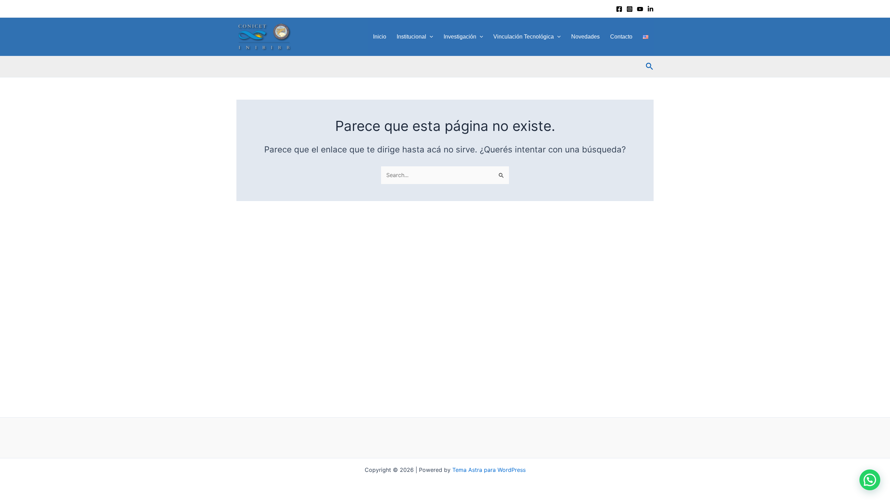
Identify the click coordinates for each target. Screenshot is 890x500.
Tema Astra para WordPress (489, 469)
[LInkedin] (650, 9)
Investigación (460, 37)
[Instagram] (629, 9)
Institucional (411, 37)
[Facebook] (619, 9)
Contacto (621, 37)
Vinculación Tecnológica (523, 37)
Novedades (585, 37)
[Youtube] (640, 9)
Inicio (379, 37)
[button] (429, 37)
